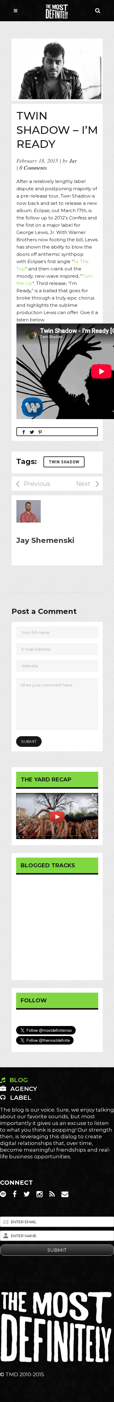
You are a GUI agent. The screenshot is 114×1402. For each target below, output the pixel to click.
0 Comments (33, 167)
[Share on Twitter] (32, 432)
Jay (73, 160)
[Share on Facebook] (24, 432)
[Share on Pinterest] (40, 432)
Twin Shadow (64, 462)
